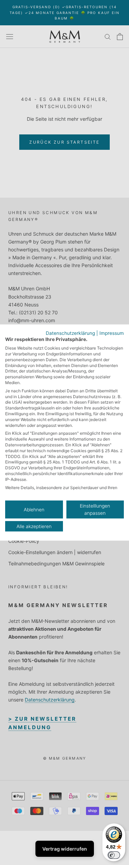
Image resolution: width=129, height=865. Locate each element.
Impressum (111, 333)
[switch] (114, 855)
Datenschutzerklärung (70, 333)
